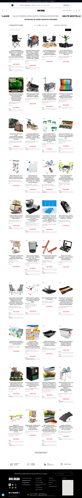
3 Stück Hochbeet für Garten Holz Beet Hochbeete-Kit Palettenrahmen (16, 217)
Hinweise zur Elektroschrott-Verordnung (40, 485)
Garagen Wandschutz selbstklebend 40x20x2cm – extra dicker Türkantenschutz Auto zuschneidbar (66, 427)
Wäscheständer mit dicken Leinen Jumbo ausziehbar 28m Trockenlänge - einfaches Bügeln (33, 299)
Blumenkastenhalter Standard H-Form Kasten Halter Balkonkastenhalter (49, 257)
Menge (10, 65)
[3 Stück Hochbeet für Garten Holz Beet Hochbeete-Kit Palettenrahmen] (16, 206)
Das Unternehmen (52, 480)
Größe (10, 147)
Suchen (67, 29)
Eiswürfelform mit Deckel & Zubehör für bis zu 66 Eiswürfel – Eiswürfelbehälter (16, 343)
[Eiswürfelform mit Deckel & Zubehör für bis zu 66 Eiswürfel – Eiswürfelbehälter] (16, 332)
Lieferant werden (38, 480)
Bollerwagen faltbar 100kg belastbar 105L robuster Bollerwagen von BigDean (32, 95)
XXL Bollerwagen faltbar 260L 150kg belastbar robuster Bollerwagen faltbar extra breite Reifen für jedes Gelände (16, 384)
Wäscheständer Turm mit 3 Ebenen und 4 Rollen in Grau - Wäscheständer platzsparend (16, 177)
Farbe (10, 68)
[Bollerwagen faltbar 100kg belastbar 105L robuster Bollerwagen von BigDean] (32, 84)
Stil (25, 147)
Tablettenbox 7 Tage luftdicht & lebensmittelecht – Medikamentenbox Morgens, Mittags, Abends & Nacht (66, 95)
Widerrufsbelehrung (39, 489)
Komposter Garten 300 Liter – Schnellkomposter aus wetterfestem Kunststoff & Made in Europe (32, 384)
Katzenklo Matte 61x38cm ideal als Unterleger (49, 298)
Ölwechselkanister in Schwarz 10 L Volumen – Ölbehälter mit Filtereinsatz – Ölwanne (66, 217)
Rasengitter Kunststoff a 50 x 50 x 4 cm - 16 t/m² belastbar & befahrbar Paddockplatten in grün (66, 135)
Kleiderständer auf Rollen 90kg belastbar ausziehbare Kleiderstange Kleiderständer (16, 257)
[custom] (10, 485)
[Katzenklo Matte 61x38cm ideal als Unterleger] (49, 289)
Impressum (51, 482)
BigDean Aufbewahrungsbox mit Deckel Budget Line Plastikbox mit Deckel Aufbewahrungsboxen (66, 343)
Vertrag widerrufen (38, 487)
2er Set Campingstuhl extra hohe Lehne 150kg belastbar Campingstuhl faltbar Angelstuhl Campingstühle (49, 52)
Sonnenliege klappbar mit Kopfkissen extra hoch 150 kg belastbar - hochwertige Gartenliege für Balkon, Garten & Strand (33, 136)
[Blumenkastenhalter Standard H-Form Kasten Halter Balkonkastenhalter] (49, 246)
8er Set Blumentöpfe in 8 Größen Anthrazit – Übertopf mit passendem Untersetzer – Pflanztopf (66, 52)
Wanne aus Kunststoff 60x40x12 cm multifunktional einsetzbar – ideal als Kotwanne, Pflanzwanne (49, 343)
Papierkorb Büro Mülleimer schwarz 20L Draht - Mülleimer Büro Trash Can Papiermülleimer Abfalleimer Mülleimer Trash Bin (32, 258)
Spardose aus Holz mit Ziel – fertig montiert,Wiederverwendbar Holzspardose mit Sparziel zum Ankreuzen (16, 136)
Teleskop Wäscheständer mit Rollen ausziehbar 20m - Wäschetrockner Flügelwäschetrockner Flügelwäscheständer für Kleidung (49, 179)
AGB (50, 484)
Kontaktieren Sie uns (26, 480)
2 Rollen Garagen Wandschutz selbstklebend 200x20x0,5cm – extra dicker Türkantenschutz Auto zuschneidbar (32, 218)
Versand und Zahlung (39, 482)
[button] (2, 10)
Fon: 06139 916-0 (25, 482)
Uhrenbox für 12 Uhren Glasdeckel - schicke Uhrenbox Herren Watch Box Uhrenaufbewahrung (66, 257)
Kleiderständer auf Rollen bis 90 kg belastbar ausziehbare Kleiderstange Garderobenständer (32, 427)
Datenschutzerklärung (53, 486)
